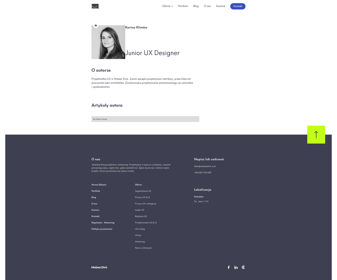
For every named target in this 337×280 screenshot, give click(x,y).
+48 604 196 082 (202, 172)
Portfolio (183, 6)
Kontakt (237, 6)
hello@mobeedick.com (205, 166)
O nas (207, 6)
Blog (196, 6)
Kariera (220, 6)
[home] (95, 6)
